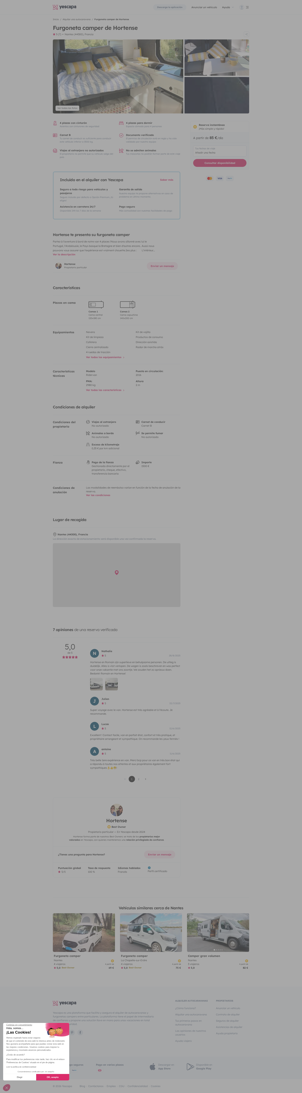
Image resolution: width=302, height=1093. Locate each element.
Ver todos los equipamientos (104, 357)
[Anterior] (56, 932)
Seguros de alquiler (227, 1020)
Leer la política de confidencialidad (21, 1067)
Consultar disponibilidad (219, 163)
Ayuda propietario (227, 1033)
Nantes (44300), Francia (79, 34)
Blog (82, 1086)
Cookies (155, 1086)
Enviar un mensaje (162, 266)
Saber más (166, 179)
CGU (121, 1086)
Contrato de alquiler (228, 1014)
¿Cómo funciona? (185, 1008)
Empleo (111, 1086)
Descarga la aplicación (169, 7)
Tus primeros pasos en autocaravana (188, 1022)
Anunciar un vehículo (204, 7)
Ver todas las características (104, 390)
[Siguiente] (111, 932)
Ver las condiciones (98, 495)
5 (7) (58, 34)
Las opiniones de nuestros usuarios (190, 1032)
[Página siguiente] (146, 779)
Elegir (19, 1077)
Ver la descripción (64, 254)
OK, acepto (53, 1077)
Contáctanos (95, 1086)
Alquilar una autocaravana (191, 1014)
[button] (6, 1087)
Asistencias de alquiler (229, 1027)
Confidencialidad (138, 1086)
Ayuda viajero (183, 1040)
